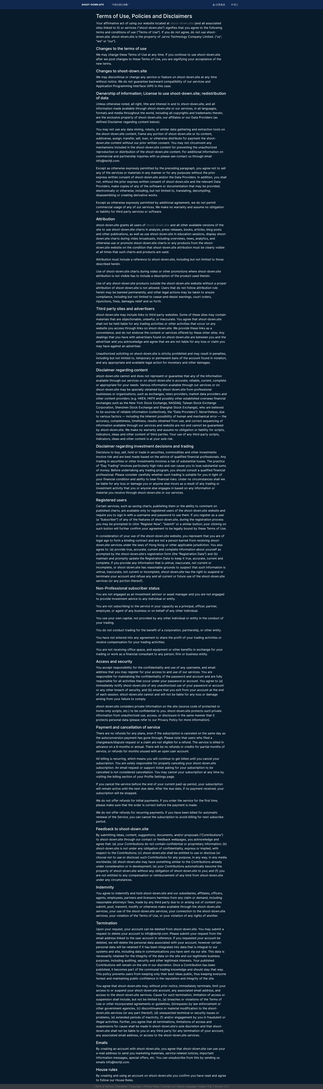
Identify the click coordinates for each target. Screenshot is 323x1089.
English (202, 1086)
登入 (235, 4)
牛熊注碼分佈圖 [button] (120, 4)
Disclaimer (122, 1086)
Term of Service (105, 1086)
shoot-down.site (93, 4)
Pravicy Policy (151, 1086)
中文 (209, 1086)
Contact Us (168, 1086)
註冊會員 (220, 4)
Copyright (135, 1086)
